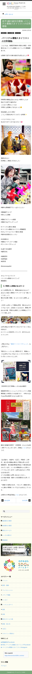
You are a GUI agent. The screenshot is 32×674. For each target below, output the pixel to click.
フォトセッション (7, 590)
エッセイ (18, 33)
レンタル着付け (7, 535)
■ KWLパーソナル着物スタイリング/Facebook (15, 645)
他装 (3, 609)
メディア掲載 (6, 595)
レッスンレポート (7, 604)
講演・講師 (5, 585)
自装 (3, 614)
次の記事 (25, 500)
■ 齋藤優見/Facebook (7, 642)
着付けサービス (7, 530)
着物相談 (5, 540)
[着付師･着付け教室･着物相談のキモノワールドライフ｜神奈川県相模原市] (16, 3)
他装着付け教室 (7, 521)
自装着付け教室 (7, 525)
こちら (24, 447)
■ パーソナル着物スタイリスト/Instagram (14, 647)
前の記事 (7, 500)
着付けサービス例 (7, 619)
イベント (5, 580)
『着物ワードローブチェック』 (19, 344)
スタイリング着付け (8, 633)
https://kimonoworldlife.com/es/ (14, 655)
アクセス (4, 665)
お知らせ (4, 33)
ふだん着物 (10, 33)
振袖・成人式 (6, 624)
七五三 (4, 628)
